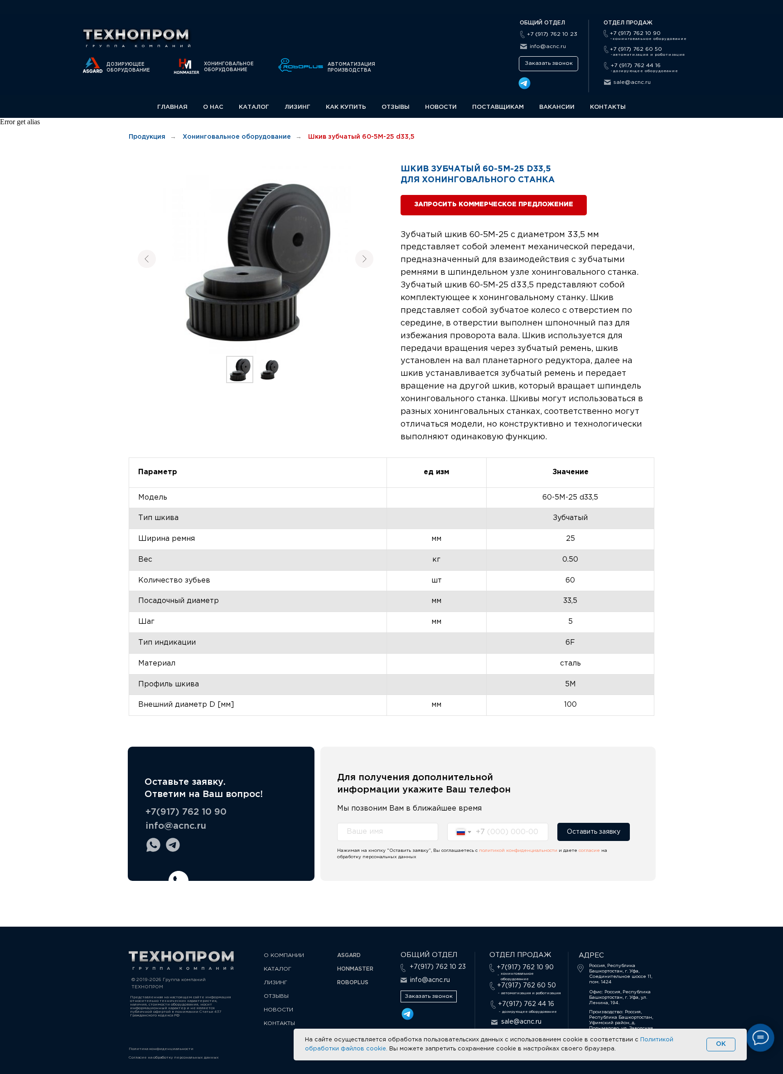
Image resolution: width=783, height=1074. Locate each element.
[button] (548, 63)
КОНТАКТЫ (608, 107)
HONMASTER (355, 969)
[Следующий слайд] (364, 259)
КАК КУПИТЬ (346, 107)
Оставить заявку (593, 832)
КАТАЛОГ (254, 107)
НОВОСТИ (441, 107)
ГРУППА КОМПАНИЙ (140, 46)
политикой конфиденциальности (518, 851)
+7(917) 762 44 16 (526, 1004)
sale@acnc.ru (632, 82)
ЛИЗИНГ (297, 107)
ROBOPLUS (352, 982)
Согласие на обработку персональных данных (174, 1057)
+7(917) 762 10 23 (438, 967)
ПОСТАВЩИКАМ (498, 107)
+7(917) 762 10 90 (186, 812)
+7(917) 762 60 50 (526, 985)
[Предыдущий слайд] (147, 259)
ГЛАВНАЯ (172, 107)
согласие (590, 851)
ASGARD (349, 955)
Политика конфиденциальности (161, 1048)
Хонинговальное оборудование (237, 137)
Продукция (147, 137)
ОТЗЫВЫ (396, 107)
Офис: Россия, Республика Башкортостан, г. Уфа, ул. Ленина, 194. (620, 997)
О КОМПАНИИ (284, 955)
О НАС (213, 107)
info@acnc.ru (548, 46)
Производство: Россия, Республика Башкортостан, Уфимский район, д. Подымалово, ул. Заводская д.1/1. (621, 1023)
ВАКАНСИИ (557, 107)
